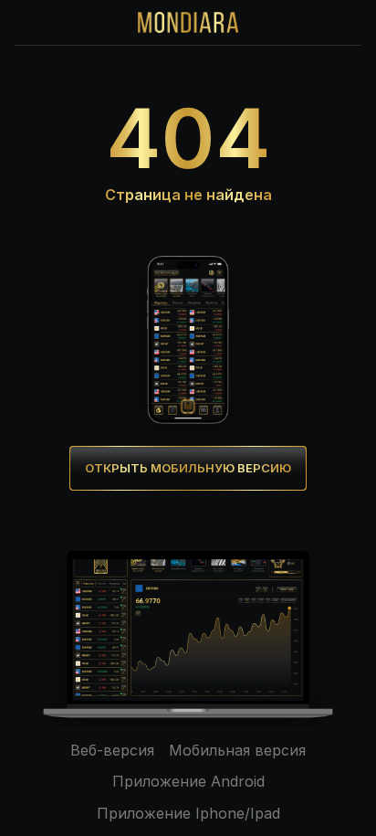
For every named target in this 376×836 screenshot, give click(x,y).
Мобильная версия (237, 750)
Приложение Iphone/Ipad (188, 813)
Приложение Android (188, 781)
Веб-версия (112, 750)
